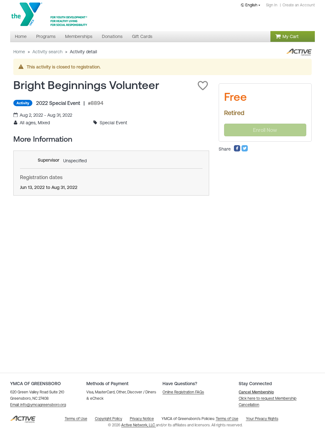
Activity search (47, 51)
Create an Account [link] (298, 5)
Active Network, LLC (138, 425)
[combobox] (251, 6)
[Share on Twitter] (245, 150)
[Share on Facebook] (237, 150)
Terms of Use (227, 419)
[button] (203, 86)
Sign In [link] (271, 5)
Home (19, 51)
